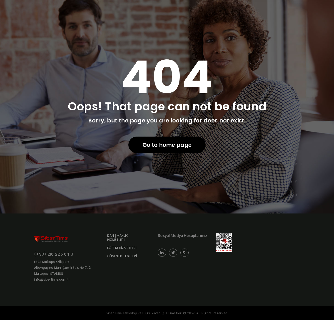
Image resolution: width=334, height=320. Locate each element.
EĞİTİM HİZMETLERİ (121, 248)
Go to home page (167, 145)
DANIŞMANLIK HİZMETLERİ (117, 237)
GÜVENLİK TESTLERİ (122, 256)
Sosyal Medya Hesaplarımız (182, 235)
